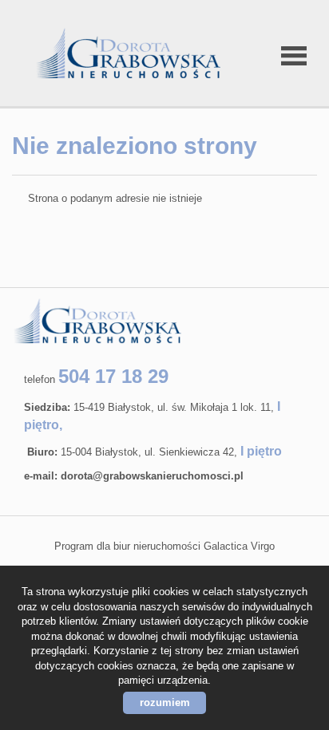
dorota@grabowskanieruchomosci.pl (152, 476)
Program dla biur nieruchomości (129, 546)
